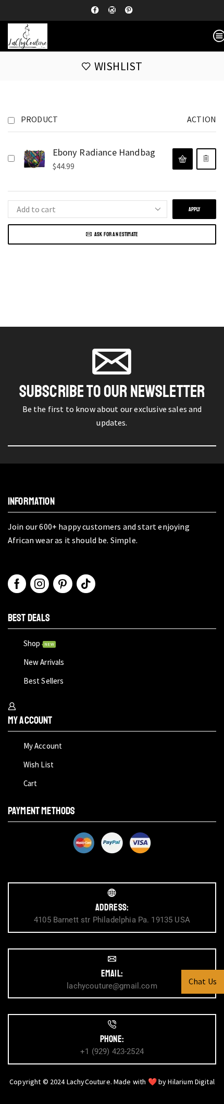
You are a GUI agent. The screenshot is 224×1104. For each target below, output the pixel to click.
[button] (182, 158)
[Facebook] (94, 10)
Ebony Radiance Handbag (104, 152)
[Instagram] (112, 10)
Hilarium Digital (191, 1081)
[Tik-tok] (86, 583)
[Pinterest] (128, 10)
